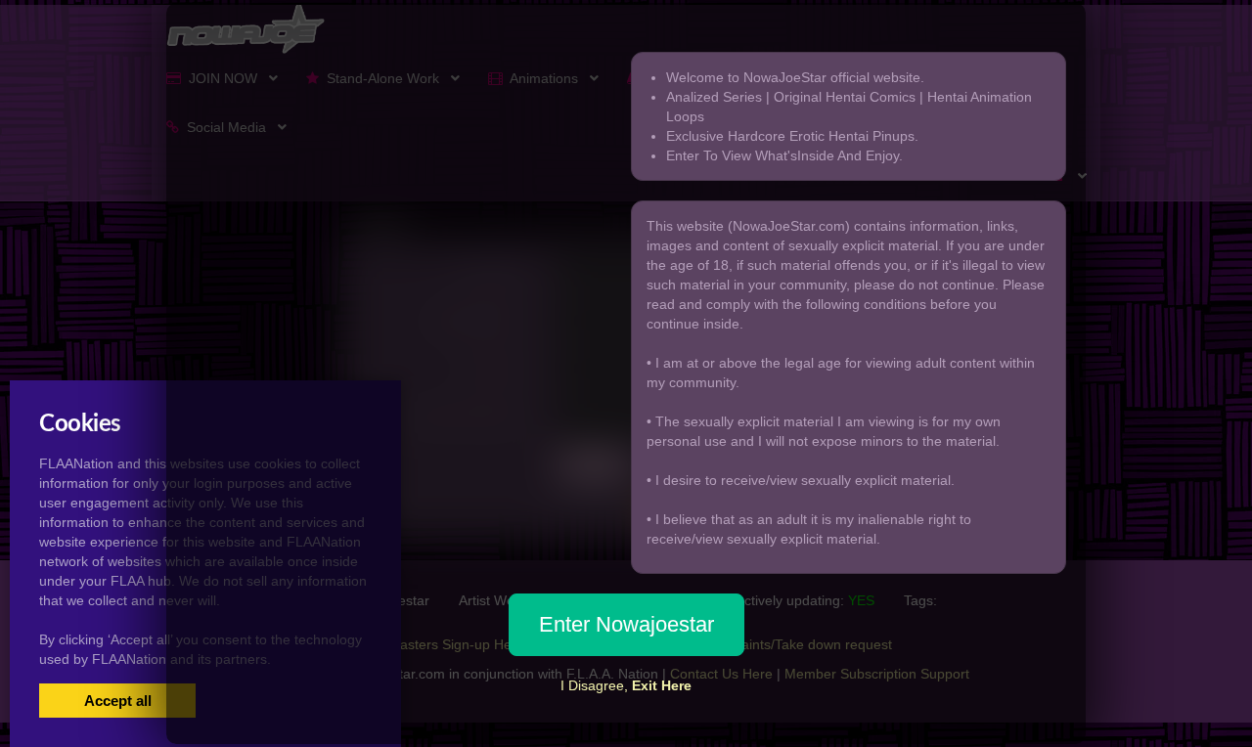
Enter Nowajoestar (626, 624)
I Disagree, (626, 685)
